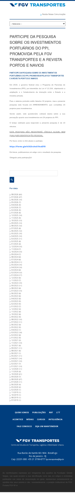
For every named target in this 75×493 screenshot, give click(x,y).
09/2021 (14, 348)
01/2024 (14, 275)
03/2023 (14, 301)
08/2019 (14, 397)
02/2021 (14, 363)
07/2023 (14, 291)
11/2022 (14, 311)
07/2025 (14, 228)
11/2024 (14, 249)
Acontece (18, 419)
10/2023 (14, 283)
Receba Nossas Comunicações (53, 14)
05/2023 (14, 296)
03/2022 (14, 332)
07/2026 (14, 197)
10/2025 (14, 220)
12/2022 (14, 309)
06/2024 (14, 262)
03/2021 (14, 361)
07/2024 (14, 259)
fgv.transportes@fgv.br (55, 459)
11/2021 (14, 343)
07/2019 (14, 400)
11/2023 (14, 280)
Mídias (30, 419)
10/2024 (14, 251)
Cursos (41, 419)
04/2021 (14, 358)
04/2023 (14, 298)
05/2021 (14, 356)
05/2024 (14, 265)
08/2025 (14, 225)
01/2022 (14, 337)
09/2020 (14, 376)
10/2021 (14, 345)
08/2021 (14, 350)
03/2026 (14, 207)
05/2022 (14, 327)
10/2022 (14, 314)
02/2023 (14, 304)
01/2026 (14, 212)
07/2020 (14, 382)
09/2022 (14, 317)
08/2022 (14, 319)
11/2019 (14, 392)
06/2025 (14, 231)
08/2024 (14, 257)
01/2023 (14, 306)
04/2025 (14, 236)
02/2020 (14, 389)
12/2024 (14, 246)
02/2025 (14, 241)
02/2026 (14, 210)
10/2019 (14, 395)
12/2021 (14, 340)
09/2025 (14, 223)
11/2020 (14, 371)
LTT (58, 412)
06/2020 (14, 384)
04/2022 (14, 330)
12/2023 (14, 278)
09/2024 (14, 254)
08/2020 (14, 379)
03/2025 (14, 238)
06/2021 (14, 353)
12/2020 (14, 369)
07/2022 (14, 322)
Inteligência (55, 419)
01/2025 (14, 244)
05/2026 (14, 202)
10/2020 (14, 374)
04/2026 (14, 205)
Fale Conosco (24, 426)
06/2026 (14, 199)
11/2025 (14, 218)
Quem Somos (22, 412)
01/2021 (14, 366)
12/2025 (14, 215)
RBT (51, 412)
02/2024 (14, 272)
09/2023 (14, 285)
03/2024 (14, 270)
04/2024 (14, 267)
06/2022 (14, 324)
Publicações (39, 412)
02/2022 (14, 335)
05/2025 (14, 233)
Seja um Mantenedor (46, 426)
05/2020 (14, 387)
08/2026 (14, 194)
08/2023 (14, 288)
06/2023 (14, 293)
